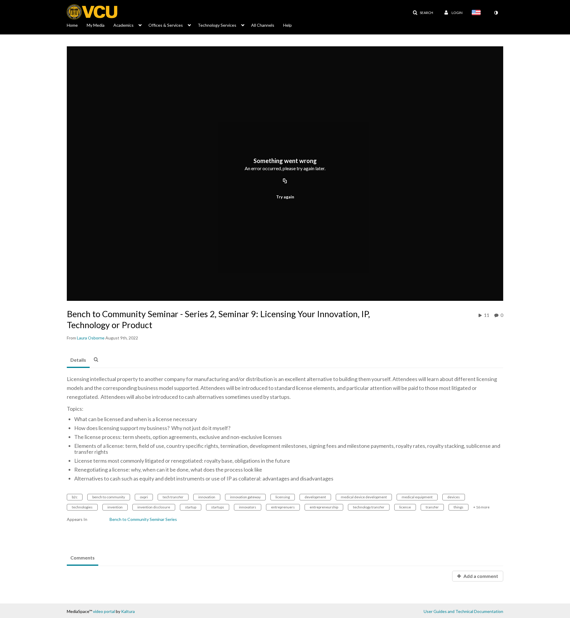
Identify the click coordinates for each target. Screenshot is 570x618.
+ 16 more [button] (481, 507)
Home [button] (72, 25)
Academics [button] (123, 25)
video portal (104, 611)
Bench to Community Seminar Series (143, 519)
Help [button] (287, 25)
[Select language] (477, 13)
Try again (285, 196)
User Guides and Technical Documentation (463, 611)
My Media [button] (95, 25)
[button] (423, 12)
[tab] (78, 360)
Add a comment (480, 576)
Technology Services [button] (217, 25)
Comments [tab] (82, 557)
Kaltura (128, 611)
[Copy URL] (285, 181)
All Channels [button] (262, 25)
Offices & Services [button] (165, 25)
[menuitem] (77, 24)
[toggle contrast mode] (495, 12)
